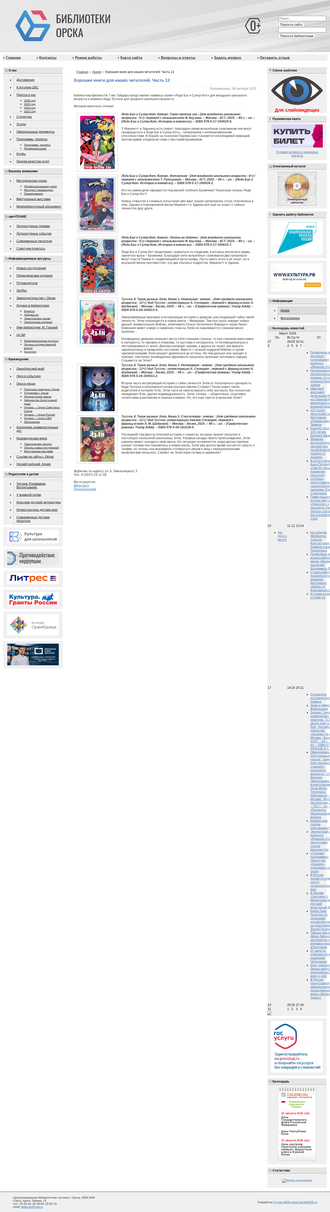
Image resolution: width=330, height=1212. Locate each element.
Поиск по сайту (291, 25)
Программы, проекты (31, 139)
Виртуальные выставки (33, 199)
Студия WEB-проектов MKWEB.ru (295, 1202)
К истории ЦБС (27, 87)
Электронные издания (38, 322)
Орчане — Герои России (39, 414)
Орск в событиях (28, 376)
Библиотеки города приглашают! (319, 824)
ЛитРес (21, 290)
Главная (13, 57)
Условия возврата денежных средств (297, 154)
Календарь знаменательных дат (37, 429)
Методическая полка (31, 181)
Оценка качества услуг (32, 161)
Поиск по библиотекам (296, 36)
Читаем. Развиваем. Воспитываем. (31, 485)
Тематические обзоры (38, 444)
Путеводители (27, 283)
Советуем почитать (30, 248)
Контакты (47, 57)
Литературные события (34, 233)
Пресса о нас (26, 95)
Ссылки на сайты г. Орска (35, 456)
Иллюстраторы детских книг (37, 510)
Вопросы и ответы (178, 57)
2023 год (29, 111)
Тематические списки (37, 318)
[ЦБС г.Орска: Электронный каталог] (297, 204)
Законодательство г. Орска (35, 298)
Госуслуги (30, 351)
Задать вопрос (227, 57)
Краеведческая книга (31, 438)
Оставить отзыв (275, 57)
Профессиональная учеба (40, 186)
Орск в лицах (25, 384)
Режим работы (88, 57)
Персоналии (32, 421)
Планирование (33, 193)
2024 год (29, 107)
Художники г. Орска (36, 392)
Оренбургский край (30, 369)
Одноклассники (85, 489)
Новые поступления (31, 268)
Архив (284, 310)
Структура (24, 117)
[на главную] (61, 25)
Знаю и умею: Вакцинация (320, 707)
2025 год (29, 104)
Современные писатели (34, 241)
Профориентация (35, 148)
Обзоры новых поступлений (41, 447)
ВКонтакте (81, 485)
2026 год (29, 100)
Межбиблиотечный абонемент (38, 206)
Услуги (21, 124)
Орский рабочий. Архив (33, 464)
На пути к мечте (282, 536)
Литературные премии (33, 226)
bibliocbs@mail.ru (32, 1206)
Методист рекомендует (38, 190)
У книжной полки (28, 495)
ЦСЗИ (20, 335)
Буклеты (29, 311)
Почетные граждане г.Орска (41, 389)
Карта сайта (131, 57)
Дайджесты (31, 314)
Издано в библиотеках (32, 305)
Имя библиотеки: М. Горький (37, 327)
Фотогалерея (290, 318)
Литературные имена (37, 396)
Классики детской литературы (38, 502)
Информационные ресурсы (41, 340)
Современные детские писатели (33, 519)
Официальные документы (35, 132)
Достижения (25, 80)
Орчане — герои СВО (38, 418)
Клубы (21, 154)
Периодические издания (34, 275)
